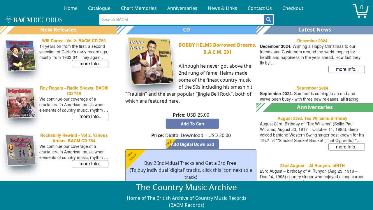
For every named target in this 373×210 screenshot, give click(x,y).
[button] (268, 19)
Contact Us (260, 8)
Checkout (292, 8)
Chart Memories (139, 8)
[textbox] (181, 19)
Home (71, 8)
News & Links (222, 8)
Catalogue (99, 8)
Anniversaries (182, 8)
